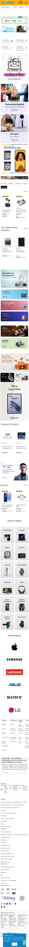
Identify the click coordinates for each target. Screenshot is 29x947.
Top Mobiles (10, 183)
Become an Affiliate (5, 878)
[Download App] (14, 158)
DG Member (4, 816)
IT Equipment (5, 746)
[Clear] (21, 3)
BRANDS (21, 7)
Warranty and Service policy (7, 856)
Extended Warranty (5, 845)
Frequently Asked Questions (7, 867)
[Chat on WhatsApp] (25, 942)
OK (14, 944)
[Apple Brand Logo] (14, 647)
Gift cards (4, 750)
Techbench (3, 810)
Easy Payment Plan (5, 848)
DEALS (15, 7)
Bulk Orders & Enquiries (6, 859)
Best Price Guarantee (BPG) (7, 818)
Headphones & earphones (13, 738)
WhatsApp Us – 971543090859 (8, 880)
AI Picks (4, 485)
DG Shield (3, 842)
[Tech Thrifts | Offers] (14, 343)
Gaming (12, 724)
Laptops (4, 729)
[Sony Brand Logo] (14, 697)
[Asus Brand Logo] (14, 685)
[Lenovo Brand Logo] (14, 672)
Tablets (3, 733)
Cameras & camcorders (13, 729)
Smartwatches (5, 737)
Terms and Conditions (6, 826)
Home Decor (19, 738)
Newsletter (3, 872)
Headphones (4, 187)
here (20, 938)
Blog (2, 875)
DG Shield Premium (5, 837)
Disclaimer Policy (5, 851)
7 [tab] (14, 35)
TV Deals (24, 183)
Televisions (12, 733)
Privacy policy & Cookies (26, 935)
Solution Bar (4, 821)
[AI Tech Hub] (14, 471)
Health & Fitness (4, 742)
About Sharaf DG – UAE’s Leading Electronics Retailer (14, 802)
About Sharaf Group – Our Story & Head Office (12, 805)
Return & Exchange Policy (7, 853)
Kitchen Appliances (21, 729)
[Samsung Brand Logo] (14, 659)
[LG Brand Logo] (14, 710)
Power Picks (3, 183)
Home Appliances (21, 725)
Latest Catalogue (5, 869)
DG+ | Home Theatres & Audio (8, 813)
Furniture (20, 733)
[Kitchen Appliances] (14, 331)
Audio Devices (13, 741)
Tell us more (4, 883)
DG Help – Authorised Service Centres (10, 807)
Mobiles (4, 724)
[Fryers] (14, 128)
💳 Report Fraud (5, 862)
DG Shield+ (3, 840)
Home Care (19, 742)
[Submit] (18, 3)
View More (6, 772)
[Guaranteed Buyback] (14, 98)
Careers (2, 824)
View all (25, 191)
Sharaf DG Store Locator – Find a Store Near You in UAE (14, 834)
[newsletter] (14, 68)
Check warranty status (6, 832)
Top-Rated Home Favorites (9, 229)
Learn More (2, 926)
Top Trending (18, 183)
